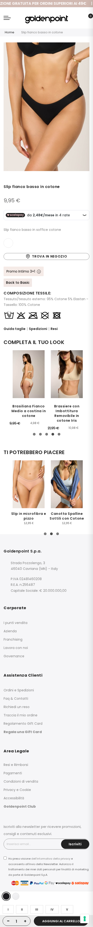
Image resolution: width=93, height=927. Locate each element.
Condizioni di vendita (21, 781)
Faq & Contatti (16, 698)
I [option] (8, 909)
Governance (14, 656)
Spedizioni (38, 328)
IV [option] (52, 909)
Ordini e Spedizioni (19, 690)
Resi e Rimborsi (16, 764)
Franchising (13, 639)
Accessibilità (14, 798)
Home (9, 32)
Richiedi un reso (17, 706)
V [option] (67, 909)
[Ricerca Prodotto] (80, 19)
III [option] (36, 909)
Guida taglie (15, 328)
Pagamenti (13, 773)
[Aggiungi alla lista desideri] (8, 243)
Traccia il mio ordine (20, 715)
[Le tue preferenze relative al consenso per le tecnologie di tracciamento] (84, 918)
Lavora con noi (16, 647)
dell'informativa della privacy (50, 859)
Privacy (10, 789)
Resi (54, 328)
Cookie (25, 789)
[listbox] (48, 896)
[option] (6, 896)
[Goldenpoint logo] (46, 18)
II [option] (22, 909)
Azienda (10, 631)
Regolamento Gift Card (23, 723)
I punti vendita (15, 622)
